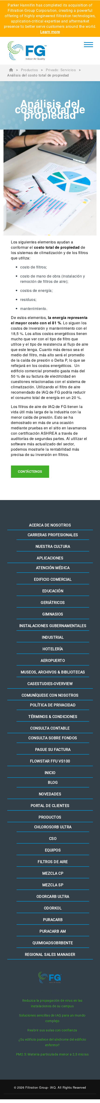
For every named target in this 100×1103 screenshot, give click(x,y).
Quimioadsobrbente (53, 943)
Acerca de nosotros (50, 525)
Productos (29, 70)
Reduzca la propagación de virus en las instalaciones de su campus (52, 1003)
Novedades (50, 794)
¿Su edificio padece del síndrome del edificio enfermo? (52, 1042)
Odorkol (53, 908)
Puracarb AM (53, 931)
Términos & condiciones (52, 716)
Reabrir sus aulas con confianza (52, 1030)
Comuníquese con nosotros (50, 695)
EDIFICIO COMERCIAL (53, 579)
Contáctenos (30, 471)
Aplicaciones (50, 558)
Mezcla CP (52, 873)
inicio (50, 773)
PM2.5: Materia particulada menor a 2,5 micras (52, 1054)
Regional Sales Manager (50, 954)
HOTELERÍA (53, 649)
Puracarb (53, 920)
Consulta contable (50, 728)
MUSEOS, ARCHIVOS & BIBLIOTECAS (53, 672)
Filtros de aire (53, 862)
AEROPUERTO (53, 660)
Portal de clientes (50, 805)
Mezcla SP (52, 885)
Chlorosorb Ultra (53, 827)
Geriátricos (53, 602)
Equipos (53, 850)
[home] (35, 50)
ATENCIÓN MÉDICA (53, 568)
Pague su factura (53, 749)
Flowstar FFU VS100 (50, 761)
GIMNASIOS (52, 614)
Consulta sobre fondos (52, 738)
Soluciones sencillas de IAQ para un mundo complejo (52, 1018)
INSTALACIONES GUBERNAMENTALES (53, 626)
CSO (53, 838)
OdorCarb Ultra (53, 896)
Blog (53, 782)
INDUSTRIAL (53, 637)
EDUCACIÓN (52, 591)
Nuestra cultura (53, 546)
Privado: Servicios (61, 70)
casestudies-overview (50, 684)
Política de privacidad (53, 705)
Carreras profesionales (53, 535)
